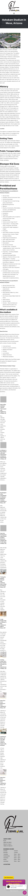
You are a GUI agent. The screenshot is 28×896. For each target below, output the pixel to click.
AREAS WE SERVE (7, 842)
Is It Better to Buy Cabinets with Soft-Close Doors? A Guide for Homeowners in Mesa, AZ (3, 455)
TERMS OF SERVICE (7, 846)
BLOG (4, 840)
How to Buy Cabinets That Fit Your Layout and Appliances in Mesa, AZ (3, 409)
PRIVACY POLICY (7, 844)
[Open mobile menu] (14, 13)
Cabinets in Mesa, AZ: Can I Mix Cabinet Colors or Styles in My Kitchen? (3, 741)
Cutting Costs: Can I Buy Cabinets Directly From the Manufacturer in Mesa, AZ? (3, 664)
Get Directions (8, 877)
